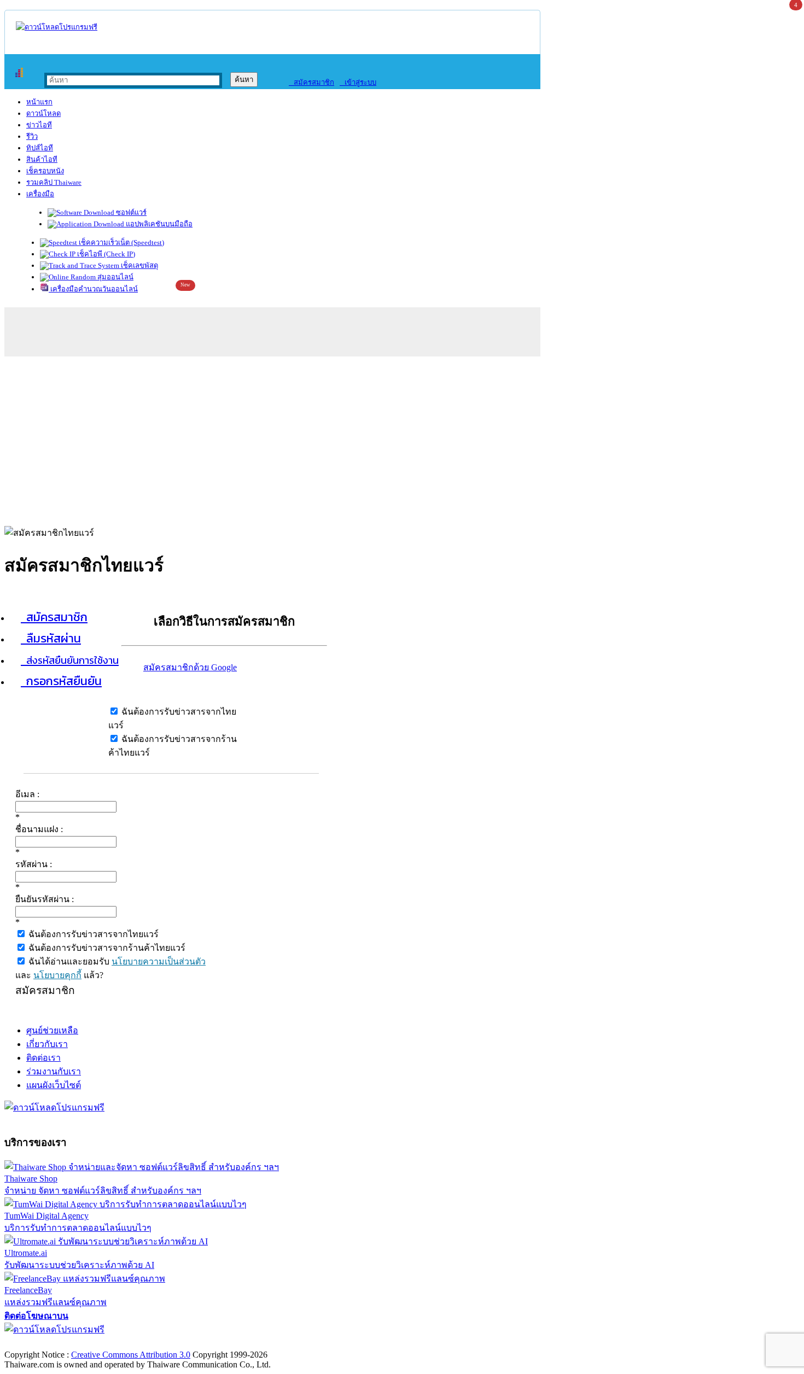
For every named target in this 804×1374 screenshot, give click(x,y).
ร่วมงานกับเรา (53, 1071)
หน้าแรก (39, 102)
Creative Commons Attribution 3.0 (130, 1354)
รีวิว (32, 136)
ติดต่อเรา (43, 1057)
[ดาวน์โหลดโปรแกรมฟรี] (56, 27)
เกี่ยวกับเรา (47, 1044)
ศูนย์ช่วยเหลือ (52, 1030)
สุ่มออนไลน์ (114, 277)
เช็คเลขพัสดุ (138, 265)
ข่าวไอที (39, 125)
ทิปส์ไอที (39, 148)
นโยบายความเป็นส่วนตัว (159, 961)
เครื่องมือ (40, 194)
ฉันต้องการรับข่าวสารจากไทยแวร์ (92, 934)
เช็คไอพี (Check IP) (105, 254)
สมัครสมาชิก (311, 82)
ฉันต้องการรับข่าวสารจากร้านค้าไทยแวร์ (105, 947)
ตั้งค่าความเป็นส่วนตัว (46, 1343)
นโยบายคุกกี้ (57, 975)
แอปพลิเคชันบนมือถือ (158, 224)
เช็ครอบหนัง (45, 171)
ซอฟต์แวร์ (130, 212)
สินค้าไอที (41, 159)
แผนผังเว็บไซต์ (53, 1085)
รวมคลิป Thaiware (53, 182)
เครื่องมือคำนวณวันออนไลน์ (93, 289)
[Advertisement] (402, 438)
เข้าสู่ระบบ (358, 82)
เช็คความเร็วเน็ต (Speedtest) (120, 242)
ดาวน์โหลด (43, 113)
